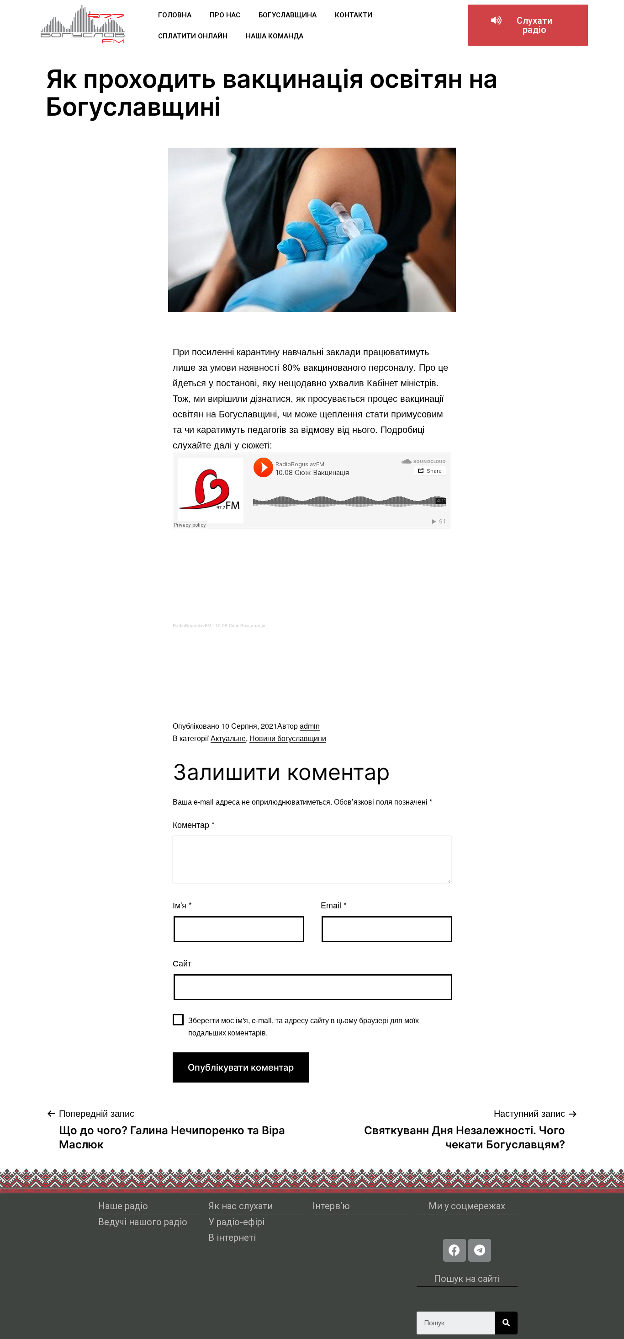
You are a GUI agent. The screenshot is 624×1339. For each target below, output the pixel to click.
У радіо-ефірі (236, 1221)
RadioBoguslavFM (192, 625)
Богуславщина (288, 15)
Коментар (194, 824)
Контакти (353, 15)
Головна (174, 15)
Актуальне (228, 738)
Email (334, 905)
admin (310, 725)
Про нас (225, 15)
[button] (528, 25)
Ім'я (182, 905)
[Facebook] (454, 1250)
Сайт (182, 963)
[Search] (506, 1323)
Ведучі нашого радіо (142, 1221)
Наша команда (274, 36)
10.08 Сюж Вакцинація (240, 625)
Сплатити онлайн (192, 36)
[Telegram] (479, 1250)
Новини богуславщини (287, 738)
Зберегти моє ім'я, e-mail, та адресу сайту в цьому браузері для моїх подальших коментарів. (303, 1026)
